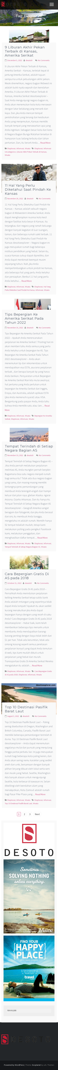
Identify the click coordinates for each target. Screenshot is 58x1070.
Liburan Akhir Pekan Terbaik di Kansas (31, 152)
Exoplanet (36, 1065)
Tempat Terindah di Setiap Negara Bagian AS (29, 448)
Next (37, 814)
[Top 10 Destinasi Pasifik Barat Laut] (29, 698)
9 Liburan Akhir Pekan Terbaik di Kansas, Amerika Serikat (25, 51)
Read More (45, 142)
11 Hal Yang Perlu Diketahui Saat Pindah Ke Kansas (28, 189)
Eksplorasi (11, 148)
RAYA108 (11, 1011)
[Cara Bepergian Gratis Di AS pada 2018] (29, 568)
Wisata (27, 148)
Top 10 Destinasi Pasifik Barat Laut (26, 709)
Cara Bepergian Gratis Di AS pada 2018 (27, 576)
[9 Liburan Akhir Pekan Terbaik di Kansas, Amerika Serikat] (29, 41)
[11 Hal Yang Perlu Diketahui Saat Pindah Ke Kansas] (29, 178)
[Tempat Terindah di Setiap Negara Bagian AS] (29, 440)
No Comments (43, 60)
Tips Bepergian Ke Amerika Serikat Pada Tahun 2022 (24, 318)
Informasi (20, 148)
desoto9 (29, 60)
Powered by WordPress (14, 1065)
